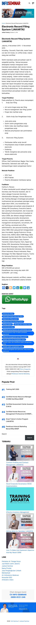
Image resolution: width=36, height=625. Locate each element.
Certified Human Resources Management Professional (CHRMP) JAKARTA (18, 414)
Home (3, 23)
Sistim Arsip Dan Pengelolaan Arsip (14, 339)
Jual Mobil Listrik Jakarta (11, 564)
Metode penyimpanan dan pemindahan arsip (17, 329)
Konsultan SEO (7, 577)
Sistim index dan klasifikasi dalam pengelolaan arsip (17, 343)
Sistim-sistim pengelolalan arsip (13, 346)
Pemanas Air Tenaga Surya (11, 561)
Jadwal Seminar (7, 566)
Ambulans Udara (7, 580)
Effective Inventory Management (17, 512)
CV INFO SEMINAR (18, 594)
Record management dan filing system (15, 337)
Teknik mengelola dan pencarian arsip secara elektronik (17, 350)
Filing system (8, 324)
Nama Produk (6, 568)
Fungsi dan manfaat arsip (23, 324)
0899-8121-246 (18, 597)
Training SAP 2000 (12, 389)
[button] (29, 3)
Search (4, 434)
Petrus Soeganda (25, 369)
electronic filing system (11, 319)
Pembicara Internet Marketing (21, 373)
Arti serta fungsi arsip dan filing (13, 316)
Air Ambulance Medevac (10, 575)
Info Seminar (14, 621)
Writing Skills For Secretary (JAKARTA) (19, 531)
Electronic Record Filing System (13, 321)
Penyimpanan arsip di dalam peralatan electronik (15, 333)
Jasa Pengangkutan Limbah (11, 570)
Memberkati (6, 573)
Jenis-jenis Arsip (9, 327)
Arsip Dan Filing (8, 313)
